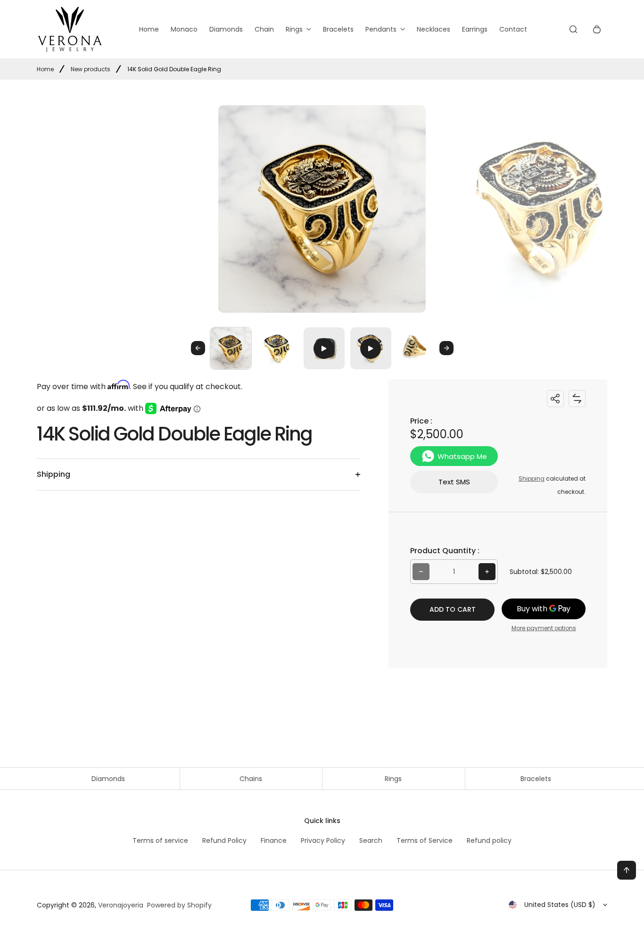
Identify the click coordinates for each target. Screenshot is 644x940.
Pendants (380, 29)
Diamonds (226, 29)
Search (370, 840)
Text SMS (454, 482)
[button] (231, 348)
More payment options (544, 628)
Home (149, 29)
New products (90, 69)
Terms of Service (424, 840)
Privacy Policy (323, 840)
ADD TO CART (452, 609)
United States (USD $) (559, 904)
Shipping (532, 478)
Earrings (474, 29)
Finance (274, 840)
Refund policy (489, 840)
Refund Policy (224, 840)
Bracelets (338, 29)
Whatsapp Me (462, 456)
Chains (250, 778)
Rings (294, 29)
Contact (513, 29)
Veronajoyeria (120, 905)
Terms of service (160, 840)
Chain (264, 29)
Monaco (184, 29)
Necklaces (433, 29)
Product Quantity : (444, 550)
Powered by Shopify (179, 905)
